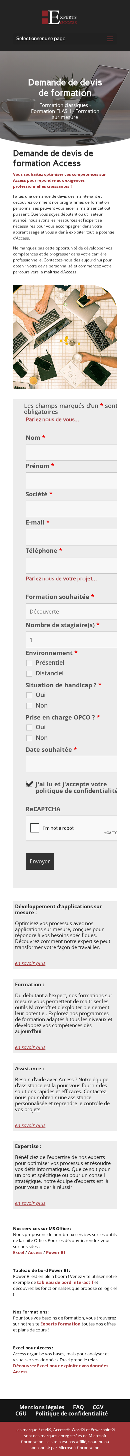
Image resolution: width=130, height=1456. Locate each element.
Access (35, 1252)
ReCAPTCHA (43, 809)
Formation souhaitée (60, 597)
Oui (41, 694)
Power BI (55, 1252)
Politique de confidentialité (71, 1413)
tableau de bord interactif (65, 1282)
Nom (35, 437)
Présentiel (50, 662)
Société (39, 494)
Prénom (40, 466)
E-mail (38, 522)
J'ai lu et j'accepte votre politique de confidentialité (79, 787)
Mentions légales (41, 1407)
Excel (19, 1252)
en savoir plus (30, 963)
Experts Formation (60, 1324)
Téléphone (44, 550)
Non (42, 705)
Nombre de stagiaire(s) (63, 625)
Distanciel (50, 673)
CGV (98, 1407)
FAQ (78, 1407)
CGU (21, 1413)
